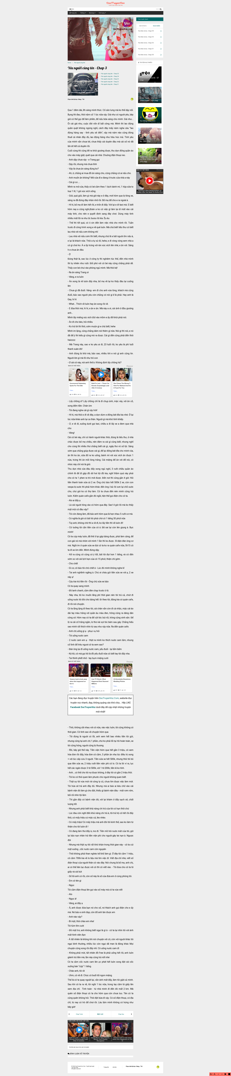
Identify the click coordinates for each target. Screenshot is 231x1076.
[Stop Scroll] (229, 1074)
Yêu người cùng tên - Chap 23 (110, 79)
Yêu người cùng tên (79, 62)
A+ (211, 1074)
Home (69, 62)
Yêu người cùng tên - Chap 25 (110, 73)
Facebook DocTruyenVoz (83, 707)
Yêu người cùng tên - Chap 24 (110, 76)
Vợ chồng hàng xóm (147, 121)
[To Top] (218, 1074)
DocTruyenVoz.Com (109, 698)
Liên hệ (114, 1067)
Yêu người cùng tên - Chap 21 (110, 84)
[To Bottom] (222, 1074)
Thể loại (82, 13)
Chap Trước (79, 1014)
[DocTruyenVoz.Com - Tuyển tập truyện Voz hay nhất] (115, 5)
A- (215, 1074)
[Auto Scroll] (225, 1074)
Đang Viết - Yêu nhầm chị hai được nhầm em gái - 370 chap (150, 159)
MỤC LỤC (100, 1014)
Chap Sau (121, 1014)
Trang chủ (74, 13)
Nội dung (91, 13)
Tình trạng (101, 13)
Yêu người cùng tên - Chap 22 (110, 81)
